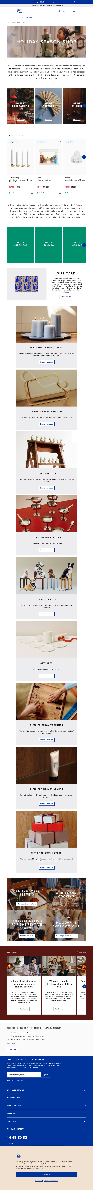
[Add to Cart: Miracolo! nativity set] (60, 194)
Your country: (12, 1080)
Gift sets (46, 663)
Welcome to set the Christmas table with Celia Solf (59, 983)
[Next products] (84, 157)
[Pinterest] (20, 1137)
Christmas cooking (66, 895)
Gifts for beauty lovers (46, 789)
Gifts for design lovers (46, 347)
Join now (12, 1050)
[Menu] (74, 10)
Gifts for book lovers (46, 853)
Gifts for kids (46, 473)
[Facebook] (14, 1137)
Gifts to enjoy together (46, 725)
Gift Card (66, 273)
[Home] (8, 22)
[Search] (18, 17)
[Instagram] (9, 1137)
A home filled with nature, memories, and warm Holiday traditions (24, 983)
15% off (42, 2)
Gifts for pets (46, 599)
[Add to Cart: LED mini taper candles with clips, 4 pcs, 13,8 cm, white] (32, 194)
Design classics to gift (46, 411)
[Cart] (69, 10)
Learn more (11, 1043)
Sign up (45, 1075)
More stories (81, 952)
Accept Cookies (47, 1174)
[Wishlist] (64, 10)
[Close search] (75, 17)
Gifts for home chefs (46, 537)
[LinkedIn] (25, 1137)
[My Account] (58, 10)
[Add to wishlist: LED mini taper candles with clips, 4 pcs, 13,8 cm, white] (31, 141)
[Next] (84, 105)
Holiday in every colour (66, 924)
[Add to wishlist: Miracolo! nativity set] (59, 141)
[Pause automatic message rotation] (74, 2)
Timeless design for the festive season (26, 924)
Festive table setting (27, 892)
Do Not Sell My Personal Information (46, 1181)
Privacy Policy (40, 1168)
